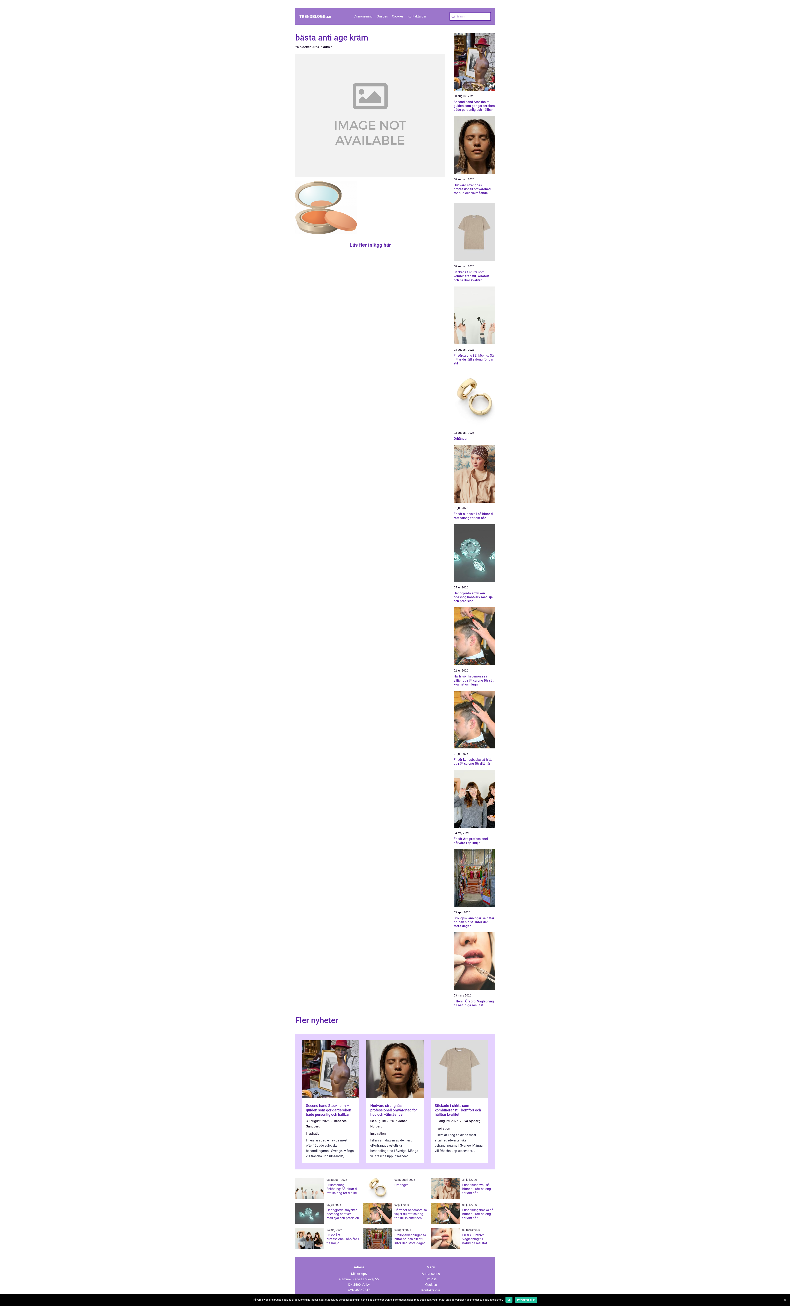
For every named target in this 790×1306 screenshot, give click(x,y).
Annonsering (363, 16)
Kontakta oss (417, 16)
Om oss (382, 16)
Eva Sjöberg (471, 1121)
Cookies (397, 16)
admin (327, 47)
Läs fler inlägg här (370, 245)
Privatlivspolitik (526, 1299)
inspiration (313, 1134)
